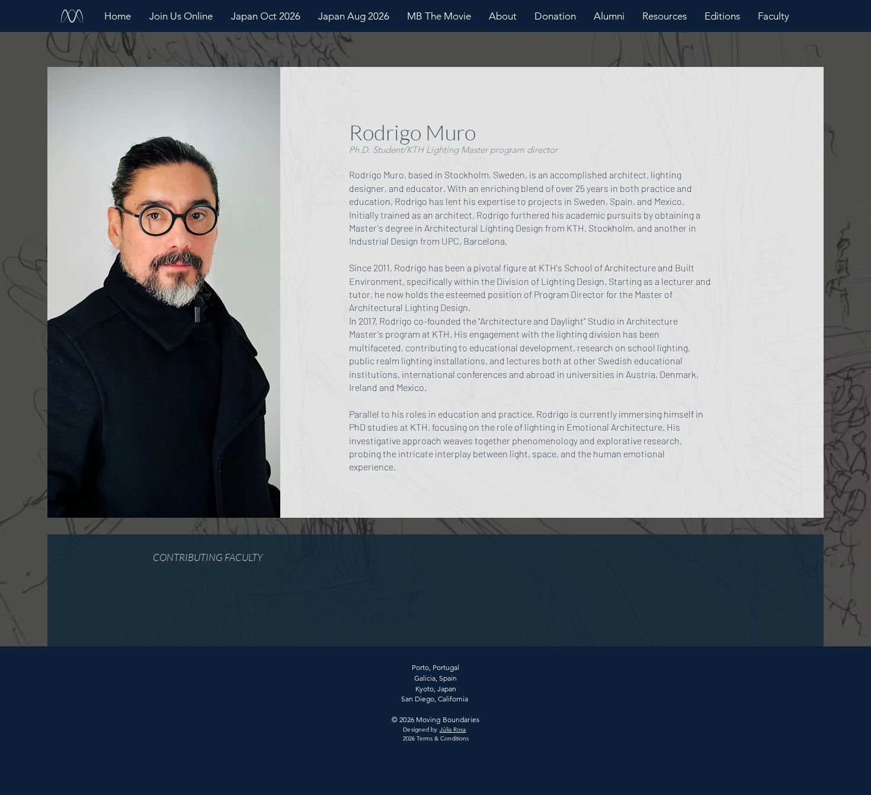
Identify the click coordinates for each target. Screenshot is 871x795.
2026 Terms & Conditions (436, 738)
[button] (503, 16)
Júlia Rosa (453, 729)
